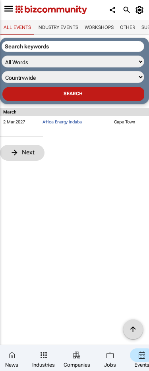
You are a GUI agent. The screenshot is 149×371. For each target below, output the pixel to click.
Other (127, 27)
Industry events (57, 27)
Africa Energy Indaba (62, 122)
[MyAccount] (141, 10)
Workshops (99, 27)
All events (17, 27)
